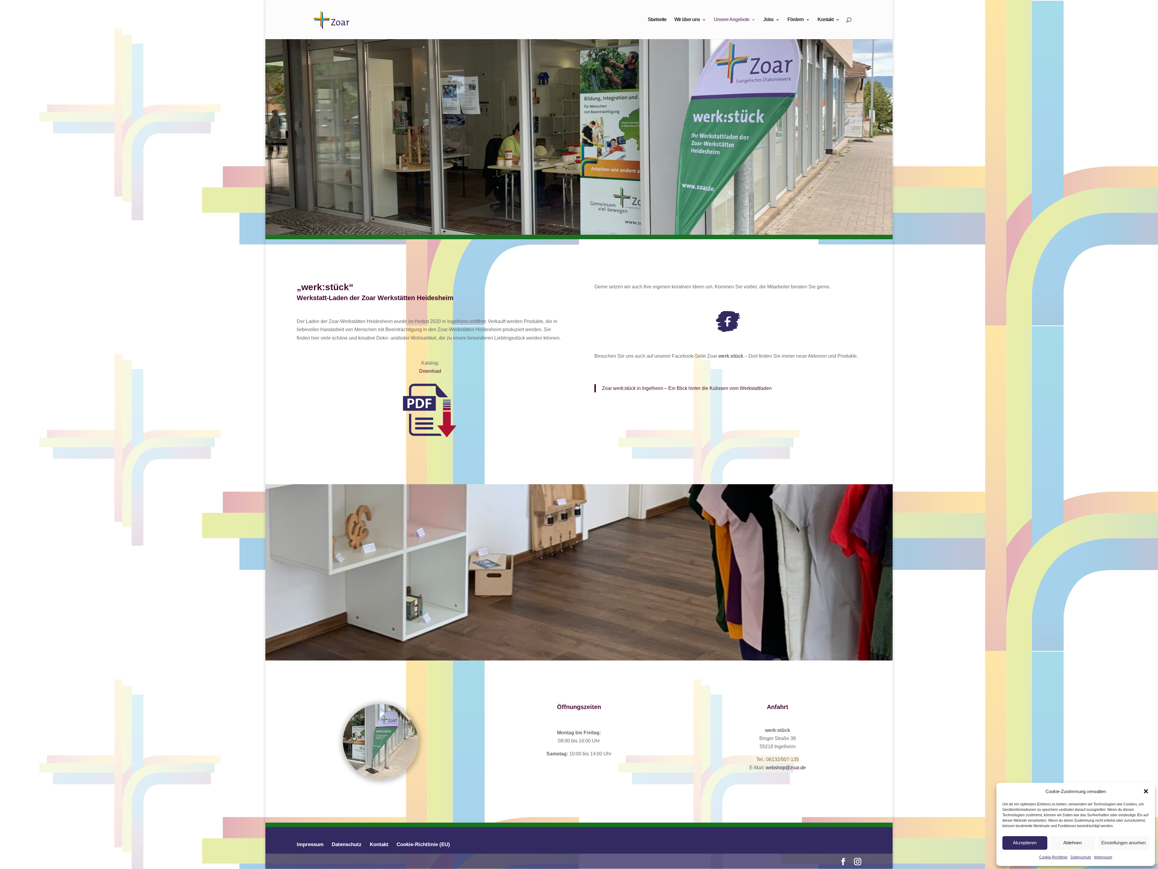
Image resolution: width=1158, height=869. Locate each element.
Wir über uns (687, 19)
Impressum (1103, 857)
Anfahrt (777, 707)
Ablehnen (1072, 842)
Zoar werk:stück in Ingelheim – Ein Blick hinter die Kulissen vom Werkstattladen (687, 388)
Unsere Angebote (731, 19)
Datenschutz (1081, 857)
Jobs (768, 19)
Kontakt (826, 19)
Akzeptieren (1024, 842)
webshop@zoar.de (786, 767)
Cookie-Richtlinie (1053, 857)
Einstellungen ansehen (1123, 842)
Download (430, 371)
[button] (1146, 791)
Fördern (795, 19)
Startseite (657, 19)
